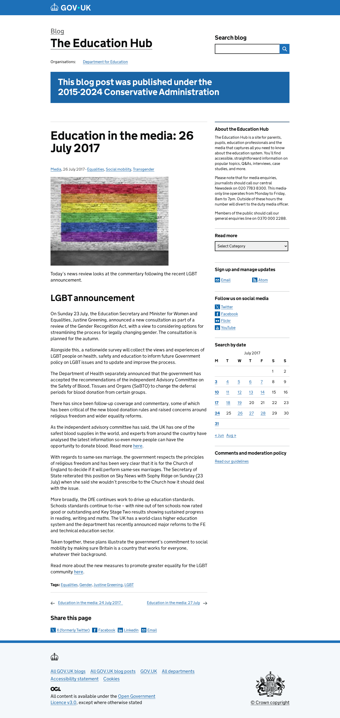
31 (217, 423)
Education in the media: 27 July (173, 602)
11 (227, 392)
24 (217, 413)
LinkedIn (131, 630)
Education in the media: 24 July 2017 (90, 602)
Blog (57, 31)
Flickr (226, 320)
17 (217, 402)
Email (152, 630)
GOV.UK (148, 671)
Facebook (106, 630)
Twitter (227, 307)
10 (217, 392)
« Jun (219, 435)
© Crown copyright (270, 702)
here (137, 446)
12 (240, 392)
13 (251, 392)
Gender (85, 584)
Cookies (111, 679)
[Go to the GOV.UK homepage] (71, 7)
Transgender (143, 169)
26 (240, 413)
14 (263, 392)
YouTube (228, 327)
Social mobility (118, 169)
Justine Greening (108, 584)
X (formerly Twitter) (73, 630)
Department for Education (105, 61)
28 (263, 413)
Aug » (231, 435)
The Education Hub (101, 43)
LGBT (129, 584)
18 (228, 402)
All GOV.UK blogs (68, 671)
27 (251, 413)
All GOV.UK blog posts (113, 671)
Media (56, 169)
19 (240, 402)
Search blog (231, 37)
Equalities (95, 169)
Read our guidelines (232, 461)
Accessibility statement (75, 679)
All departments (178, 671)
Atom (263, 280)
